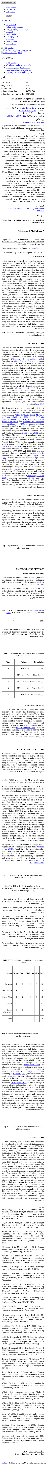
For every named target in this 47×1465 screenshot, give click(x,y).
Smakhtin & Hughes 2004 (33, 584)
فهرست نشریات (13, 9)
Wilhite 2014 (31, 1065)
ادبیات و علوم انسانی (14, 27)
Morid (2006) (20, 417)
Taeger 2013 (35, 1071)
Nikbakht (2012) (11, 446)
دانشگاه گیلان (11, 63)
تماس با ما (10, 11)
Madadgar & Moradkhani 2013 (27, 359)
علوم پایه (9, 32)
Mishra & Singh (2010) (23, 361)
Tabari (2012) (10, 422)
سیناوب (4, 1463)
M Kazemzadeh (38, 122)
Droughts (21, 208)
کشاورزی (10, 39)
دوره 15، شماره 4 (30, 108)
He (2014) (19, 1074)
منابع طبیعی (11, 43)
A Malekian (26, 122)
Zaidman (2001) (16, 424)
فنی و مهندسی (12, 36)
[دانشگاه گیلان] (7, 48)
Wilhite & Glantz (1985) (25, 415)
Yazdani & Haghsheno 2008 (37, 861)
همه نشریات (11, 24)
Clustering (30, 208)
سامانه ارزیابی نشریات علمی (18, 67)
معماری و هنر (11, 41)
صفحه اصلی (11, 7)
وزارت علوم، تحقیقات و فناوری (19, 72)
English (9, 16)
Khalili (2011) (36, 419)
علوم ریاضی (11, 34)
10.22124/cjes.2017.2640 (16, 116)
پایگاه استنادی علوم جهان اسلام (19, 65)
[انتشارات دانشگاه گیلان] (11, 53)
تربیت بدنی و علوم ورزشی (17, 29)
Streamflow (39, 208)
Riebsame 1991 (25, 388)
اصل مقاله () (27, 110)
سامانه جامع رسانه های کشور (18, 70)
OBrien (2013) (19, 1083)
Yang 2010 (39, 404)
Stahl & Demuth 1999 (25, 728)
